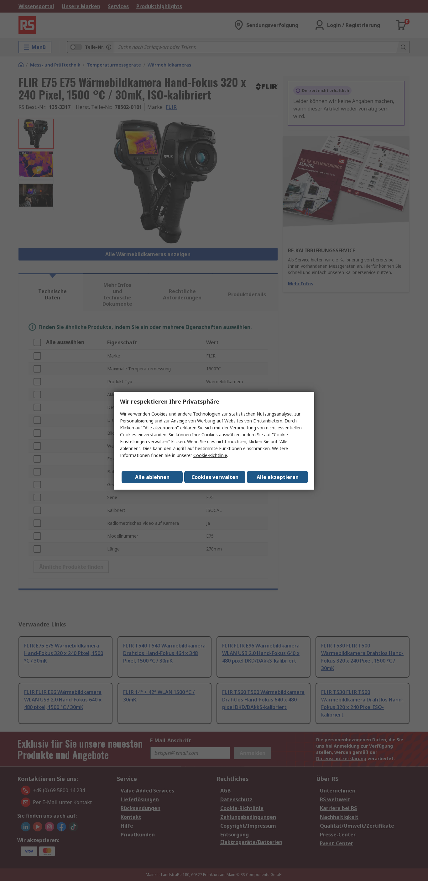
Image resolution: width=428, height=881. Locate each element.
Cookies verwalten (214, 477)
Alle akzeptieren (278, 477)
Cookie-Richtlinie (210, 455)
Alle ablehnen (152, 477)
